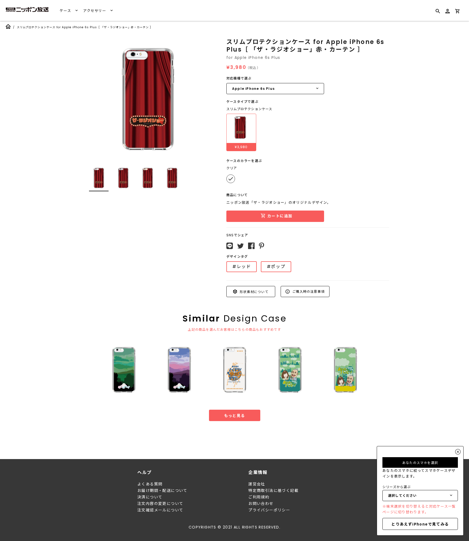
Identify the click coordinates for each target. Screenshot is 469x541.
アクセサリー (95, 10)
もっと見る (234, 415)
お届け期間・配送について (162, 490)
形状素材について (253, 291)
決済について (149, 497)
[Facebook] (251, 246)
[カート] (457, 12)
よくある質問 (149, 484)
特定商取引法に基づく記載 (273, 490)
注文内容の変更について (160, 503)
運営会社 (256, 484)
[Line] (229, 246)
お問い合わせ (260, 503)
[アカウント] (447, 13)
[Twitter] (240, 246)
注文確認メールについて (160, 510)
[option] (148, 99)
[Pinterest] (261, 246)
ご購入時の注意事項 (308, 291)
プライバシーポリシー (269, 510)
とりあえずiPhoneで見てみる (420, 524)
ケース (66, 10)
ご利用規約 (258, 497)
